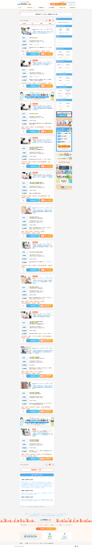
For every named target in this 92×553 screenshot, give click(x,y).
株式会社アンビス (46, 486)
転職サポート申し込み (46, 528)
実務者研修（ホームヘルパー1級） (39, 500)
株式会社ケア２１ (40, 485)
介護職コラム (61, 524)
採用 (40, 543)
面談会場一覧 (41, 7)
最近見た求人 (73, 7)
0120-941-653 (32, 537)
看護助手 (38, 513)
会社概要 (26, 543)
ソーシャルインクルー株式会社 (33, 483)
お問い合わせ (68, 524)
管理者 (35, 494)
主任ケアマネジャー (51, 513)
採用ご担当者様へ (24, 524)
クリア (69, 115)
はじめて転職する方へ (64, 148)
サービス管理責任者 (42, 515)
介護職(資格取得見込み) (45, 499)
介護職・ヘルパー (28, 513)
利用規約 (46, 524)
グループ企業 (44, 543)
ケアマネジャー (44, 513)
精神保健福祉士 (30, 500)
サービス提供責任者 (59, 513)
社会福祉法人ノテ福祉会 (40, 487)
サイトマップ (32, 524)
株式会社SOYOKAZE (43, 483)
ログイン (71, 4)
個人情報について (53, 524)
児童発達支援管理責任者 (29, 494)
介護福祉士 (23, 499)
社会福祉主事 (24, 500)
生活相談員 (34, 513)
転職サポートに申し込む (58, 4)
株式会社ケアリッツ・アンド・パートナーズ (37, 484)
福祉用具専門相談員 (50, 515)
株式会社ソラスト (25, 485)
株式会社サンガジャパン (26, 486)
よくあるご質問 (39, 524)
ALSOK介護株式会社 (25, 484)
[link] (24, 23)
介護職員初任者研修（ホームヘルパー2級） (32, 499)
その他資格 (48, 500)
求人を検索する (52, 7)
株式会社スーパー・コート (30, 487)
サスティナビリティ (36, 543)
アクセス (30, 543)
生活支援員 (57, 515)
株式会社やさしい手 (32, 485)
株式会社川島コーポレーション (36, 486)
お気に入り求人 (62, 7)
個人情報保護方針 (50, 543)
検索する (62, 115)
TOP (20, 7)
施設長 (23, 494)
